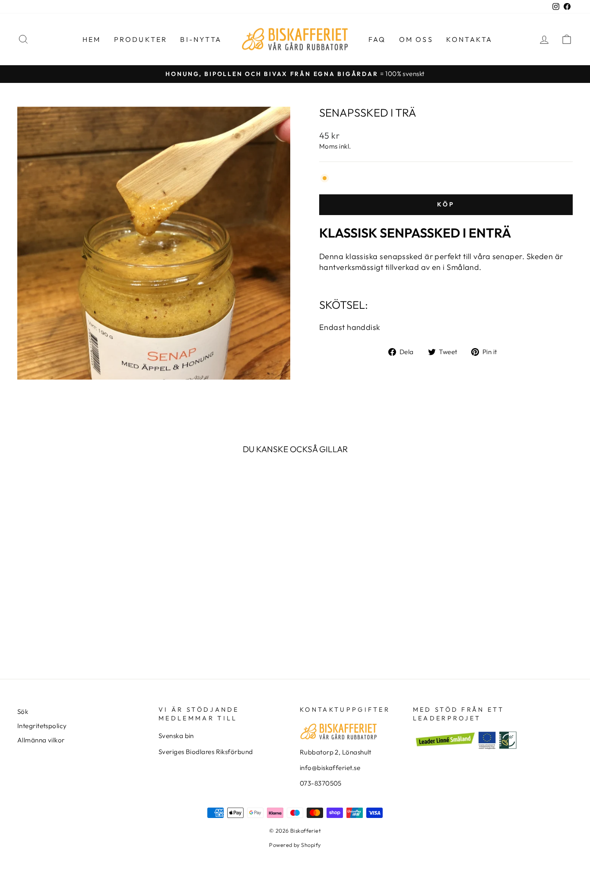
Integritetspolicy (42, 726)
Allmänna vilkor (41, 740)
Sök (22, 711)
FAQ (377, 39)
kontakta (469, 39)
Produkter (141, 39)
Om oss (416, 39)
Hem (91, 39)
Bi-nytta (201, 39)
